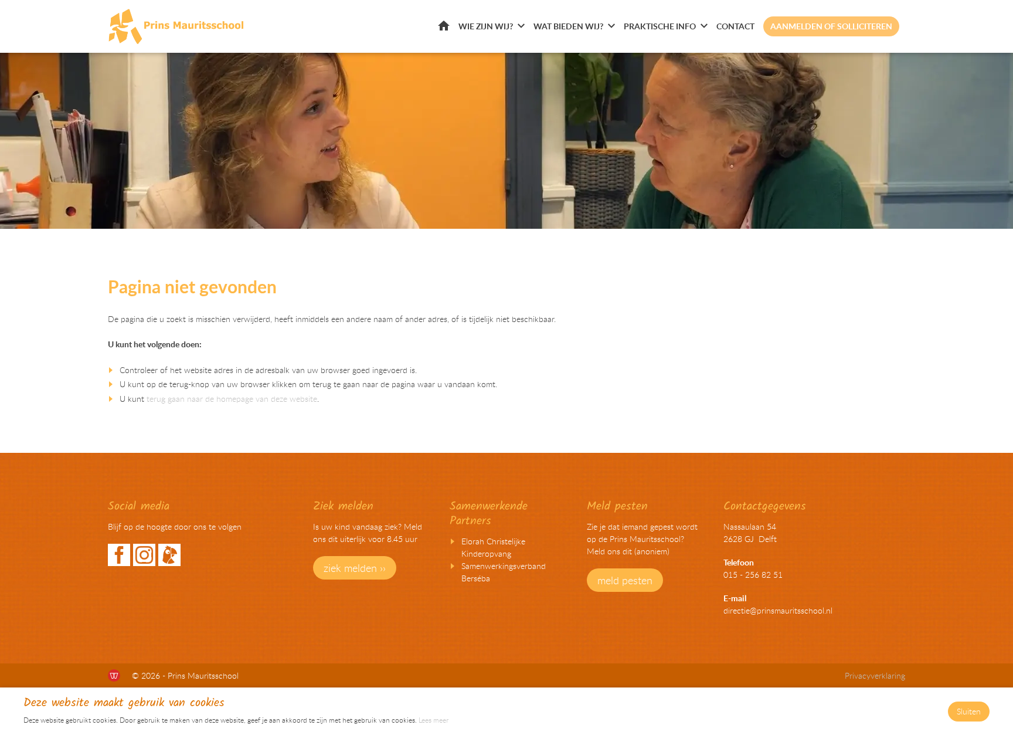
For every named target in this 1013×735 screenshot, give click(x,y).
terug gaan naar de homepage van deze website (232, 398)
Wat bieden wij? (568, 26)
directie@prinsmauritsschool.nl (777, 610)
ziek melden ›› (355, 568)
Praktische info (660, 26)
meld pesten (624, 580)
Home (444, 25)
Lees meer (433, 719)
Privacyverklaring (875, 675)
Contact (735, 26)
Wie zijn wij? (485, 26)
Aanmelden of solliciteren (831, 26)
